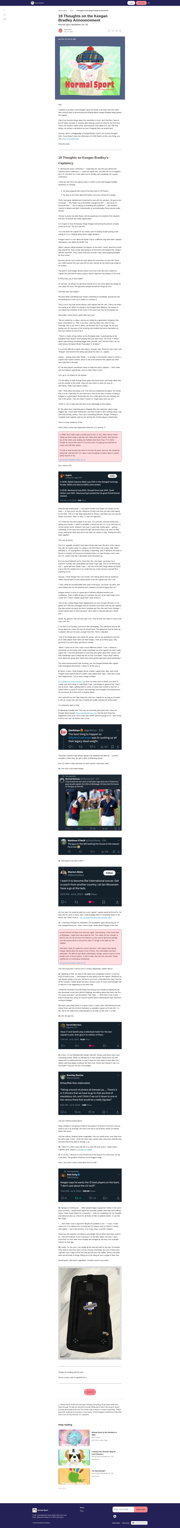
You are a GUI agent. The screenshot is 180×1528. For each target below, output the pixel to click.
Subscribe (141, 3)
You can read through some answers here (95, 918)
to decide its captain (84, 1150)
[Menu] (149, 2)
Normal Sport (62, 10)
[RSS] (114, 1516)
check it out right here (70, 139)
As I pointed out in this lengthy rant (71, 682)
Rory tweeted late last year (86, 713)
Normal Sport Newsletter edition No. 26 (72, 460)
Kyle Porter (67, 29)
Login (131, 3)
